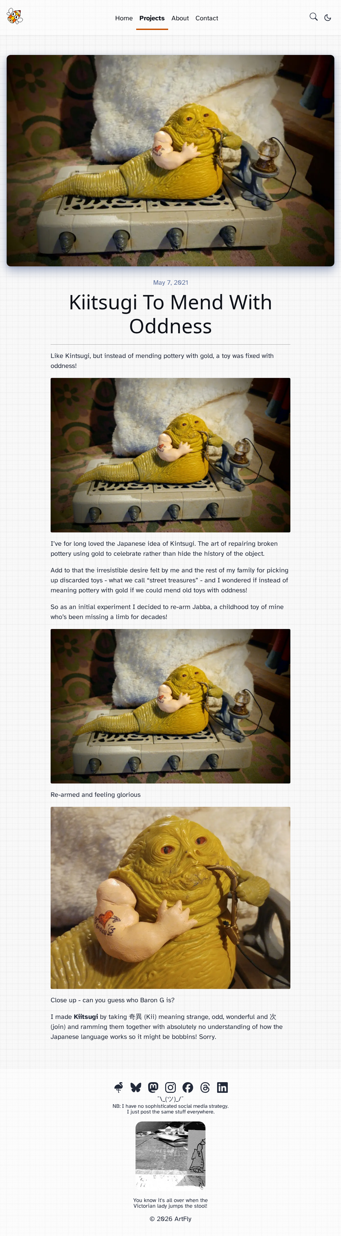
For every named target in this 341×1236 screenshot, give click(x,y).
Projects (152, 18)
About (180, 18)
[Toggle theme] (327, 17)
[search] (314, 18)
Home (124, 18)
